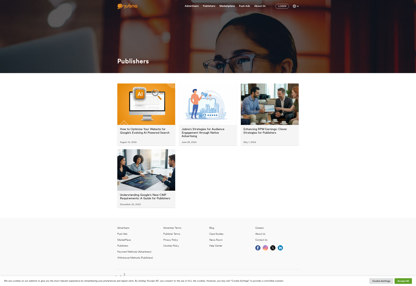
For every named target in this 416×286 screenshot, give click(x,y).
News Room (216, 240)
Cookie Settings (381, 281)
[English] (296, 6)
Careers (259, 228)
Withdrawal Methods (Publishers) (135, 258)
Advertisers (192, 6)
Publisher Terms (171, 234)
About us (260, 6)
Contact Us (261, 240)
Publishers (209, 6)
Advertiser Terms (172, 228)
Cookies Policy (171, 246)
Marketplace (227, 6)
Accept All (403, 281)
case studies (216, 234)
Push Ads (244, 6)
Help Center (215, 246)
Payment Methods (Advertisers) (134, 252)
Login (282, 6)
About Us (260, 234)
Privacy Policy (170, 240)
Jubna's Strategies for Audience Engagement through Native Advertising (203, 133)
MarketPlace (124, 240)
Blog (211, 228)
